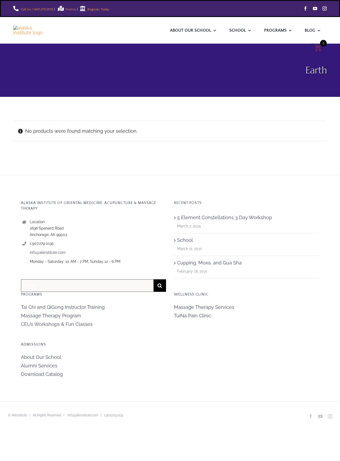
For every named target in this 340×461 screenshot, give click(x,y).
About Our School (41, 357)
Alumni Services (39, 365)
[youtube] (315, 8)
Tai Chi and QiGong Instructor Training (63, 307)
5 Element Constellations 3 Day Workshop (224, 217)
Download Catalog (42, 374)
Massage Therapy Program (51, 315)
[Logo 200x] (31, 28)
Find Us (71, 9)
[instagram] (324, 8)
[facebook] (305, 8)
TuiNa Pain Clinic (192, 315)
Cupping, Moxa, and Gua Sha (209, 262)
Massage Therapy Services (204, 307)
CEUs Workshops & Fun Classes (57, 324)
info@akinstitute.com (48, 252)
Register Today (98, 9)
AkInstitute (19, 415)
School (185, 240)
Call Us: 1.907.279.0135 (36, 9)
